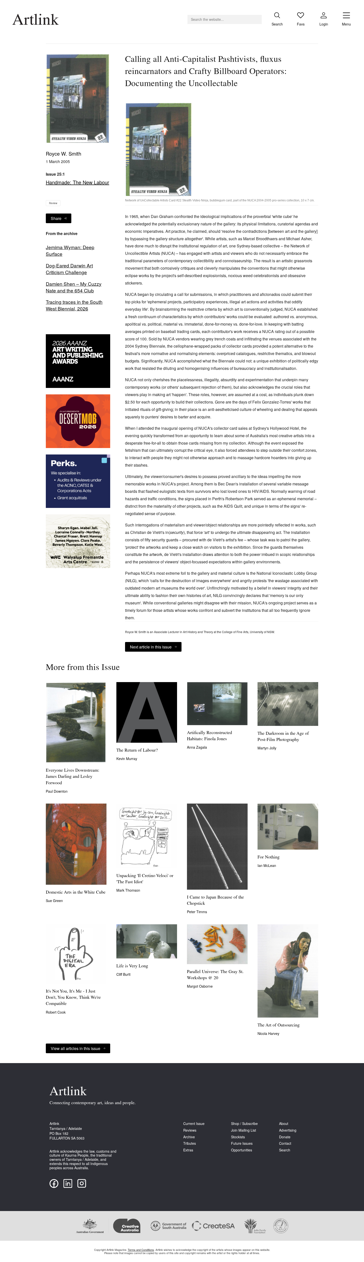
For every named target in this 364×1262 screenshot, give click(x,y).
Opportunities (241, 1150)
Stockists (238, 1137)
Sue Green (54, 900)
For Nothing (269, 857)
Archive (189, 1137)
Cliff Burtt (123, 974)
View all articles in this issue (75, 1048)
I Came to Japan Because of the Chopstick (215, 900)
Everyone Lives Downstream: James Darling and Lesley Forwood (72, 776)
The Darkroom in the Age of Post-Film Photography (283, 737)
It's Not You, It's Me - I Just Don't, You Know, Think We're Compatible (73, 997)
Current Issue (194, 1123)
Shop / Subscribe (244, 1123)
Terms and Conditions (141, 1250)
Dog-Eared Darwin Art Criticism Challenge (69, 268)
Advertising (287, 1130)
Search (284, 1150)
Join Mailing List (243, 1130)
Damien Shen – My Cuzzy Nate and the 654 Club (74, 287)
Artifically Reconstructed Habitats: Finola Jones (209, 736)
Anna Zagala (197, 747)
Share (56, 218)
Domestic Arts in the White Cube (75, 892)
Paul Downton (57, 791)
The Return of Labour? (137, 750)
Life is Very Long (132, 966)
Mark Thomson (128, 890)
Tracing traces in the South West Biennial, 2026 (74, 305)
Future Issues (242, 1143)
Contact (285, 1143)
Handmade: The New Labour (77, 182)
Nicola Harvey (268, 1033)
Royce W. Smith (63, 153)
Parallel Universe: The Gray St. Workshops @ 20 (215, 975)
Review (53, 203)
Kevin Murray (126, 758)
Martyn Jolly (267, 747)
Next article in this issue (151, 647)
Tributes (189, 1143)
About (283, 1123)
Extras (188, 1150)
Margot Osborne (200, 986)
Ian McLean (267, 865)
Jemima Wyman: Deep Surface (70, 250)
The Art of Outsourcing (279, 1025)
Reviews (189, 1130)
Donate (284, 1137)
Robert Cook (56, 1012)
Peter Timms (197, 911)
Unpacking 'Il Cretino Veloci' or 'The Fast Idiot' (144, 879)
